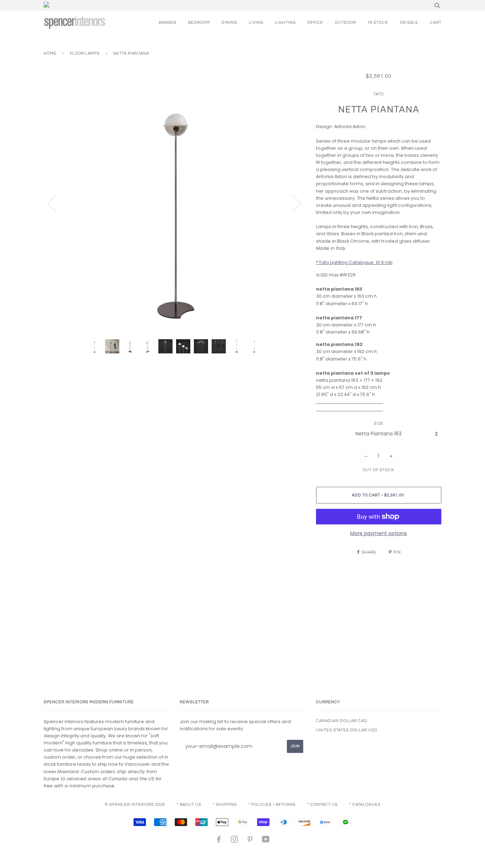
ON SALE (409, 22)
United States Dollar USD (346, 730)
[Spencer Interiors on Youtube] (266, 841)
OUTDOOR (345, 22)
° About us (189, 805)
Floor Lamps (85, 53)
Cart (435, 22)
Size (378, 423)
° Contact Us (322, 805)
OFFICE (315, 22)
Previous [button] (56, 203)
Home (50, 53)
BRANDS (167, 22)
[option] (174, 203)
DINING (229, 22)
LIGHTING (285, 22)
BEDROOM (199, 22)
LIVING (256, 22)
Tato (379, 94)
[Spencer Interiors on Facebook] (219, 841)
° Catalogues (365, 805)
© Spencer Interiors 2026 (135, 805)
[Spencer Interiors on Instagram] (234, 841)
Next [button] (292, 203)
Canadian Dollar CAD (341, 721)
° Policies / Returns (272, 805)
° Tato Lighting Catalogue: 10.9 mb (354, 262)
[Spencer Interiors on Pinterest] (250, 841)
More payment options (378, 533)
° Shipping (225, 805)
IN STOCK (378, 22)
